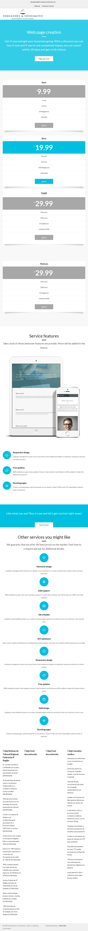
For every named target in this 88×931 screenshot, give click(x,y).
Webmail (37, 6)
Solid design (44, 708)
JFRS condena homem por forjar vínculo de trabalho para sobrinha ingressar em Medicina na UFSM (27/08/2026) (12, 869)
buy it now (44, 525)
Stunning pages (44, 729)
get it (44, 125)
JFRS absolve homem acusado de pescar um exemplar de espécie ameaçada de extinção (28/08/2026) (11, 804)
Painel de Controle (48, 6)
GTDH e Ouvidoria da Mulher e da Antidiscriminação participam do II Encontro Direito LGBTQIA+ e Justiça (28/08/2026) (10, 823)
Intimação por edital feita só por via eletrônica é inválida (76, 761)
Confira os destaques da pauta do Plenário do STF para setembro (76, 839)
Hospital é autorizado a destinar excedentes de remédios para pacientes (76, 829)
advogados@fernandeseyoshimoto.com (43, 2)
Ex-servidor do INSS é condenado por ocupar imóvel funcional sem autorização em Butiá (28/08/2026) (11, 770)
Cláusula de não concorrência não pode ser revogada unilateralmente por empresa (75, 787)
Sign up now (44, 58)
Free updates (44, 684)
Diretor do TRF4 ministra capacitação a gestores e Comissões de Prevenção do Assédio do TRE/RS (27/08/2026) (12, 854)
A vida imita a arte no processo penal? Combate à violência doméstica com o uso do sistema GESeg (75, 815)
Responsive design (44, 660)
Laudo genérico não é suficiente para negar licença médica (74, 875)
